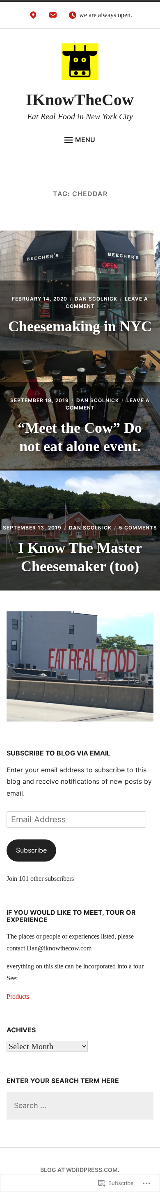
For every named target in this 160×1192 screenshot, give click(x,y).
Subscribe (31, 850)
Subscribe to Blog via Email (58, 753)
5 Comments (138, 528)
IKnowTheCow (80, 99)
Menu (85, 140)
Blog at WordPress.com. (79, 1169)
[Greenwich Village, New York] (33, 17)
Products (18, 996)
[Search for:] (80, 1105)
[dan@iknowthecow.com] (53, 17)
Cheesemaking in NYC (80, 326)
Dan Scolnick (96, 299)
